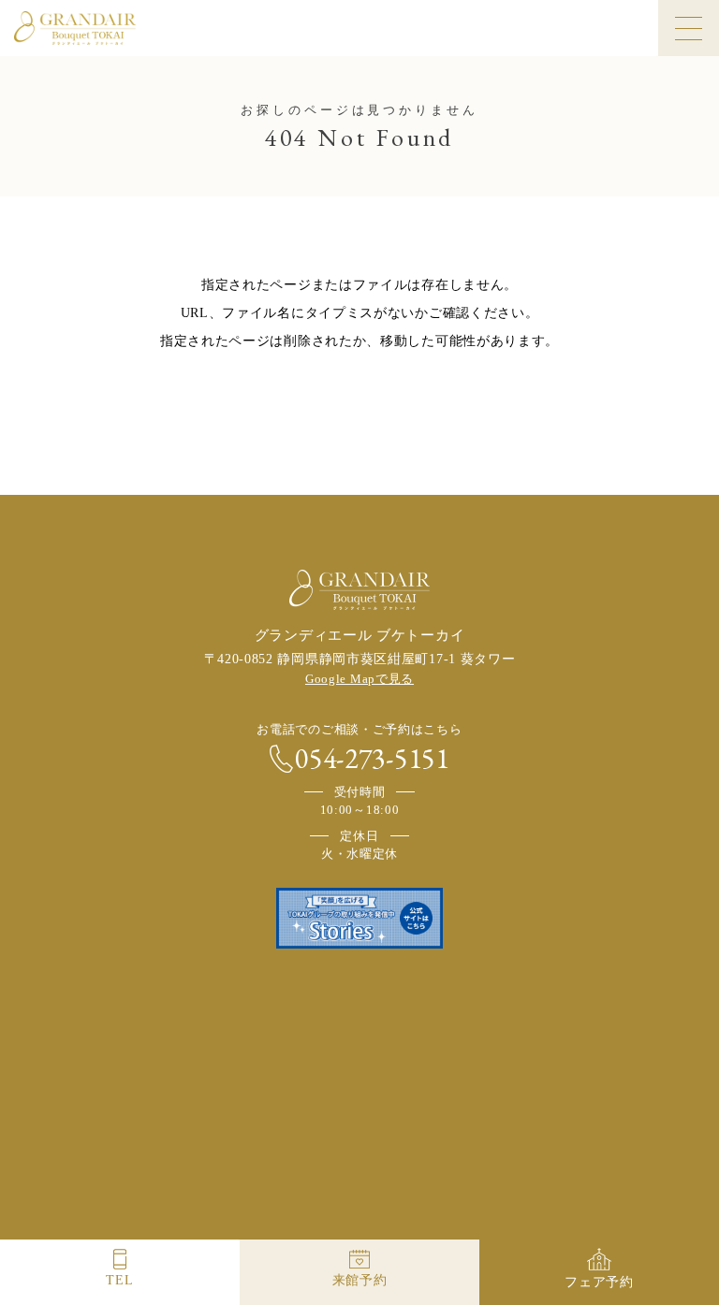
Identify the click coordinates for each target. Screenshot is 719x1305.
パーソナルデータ (506, 1094)
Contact (494, 1046)
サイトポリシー (253, 1094)
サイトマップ (601, 1094)
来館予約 (360, 1280)
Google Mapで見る (359, 679)
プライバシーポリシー (141, 1094)
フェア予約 (599, 1282)
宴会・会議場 (578, 1217)
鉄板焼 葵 (360, 1217)
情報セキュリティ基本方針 (377, 1094)
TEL (119, 1280)
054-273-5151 (371, 759)
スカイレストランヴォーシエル (140, 1216)
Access (248, 1046)
